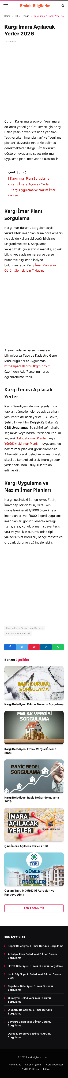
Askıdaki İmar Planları (32, 438)
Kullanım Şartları (33, 1064)
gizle (21, 172)
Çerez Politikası (54, 1064)
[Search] (63, 6)
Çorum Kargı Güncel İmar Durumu (25, 628)
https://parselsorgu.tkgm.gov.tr (27, 366)
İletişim (46, 1069)
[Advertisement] (34, 83)
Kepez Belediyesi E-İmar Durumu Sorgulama (35, 946)
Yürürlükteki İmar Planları (22, 443)
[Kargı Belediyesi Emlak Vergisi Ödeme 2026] (34, 727)
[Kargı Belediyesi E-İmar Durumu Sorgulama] (34, 683)
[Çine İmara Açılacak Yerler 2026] (34, 824)
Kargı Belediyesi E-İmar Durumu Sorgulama (33, 704)
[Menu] (5, 6)
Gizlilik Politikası (30, 1069)
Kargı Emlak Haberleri (18, 633)
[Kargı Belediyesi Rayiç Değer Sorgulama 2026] (34, 776)
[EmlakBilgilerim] (35, 6)
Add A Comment (34, 908)
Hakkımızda (15, 1064)
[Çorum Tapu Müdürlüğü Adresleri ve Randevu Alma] (34, 869)
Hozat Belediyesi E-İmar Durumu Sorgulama (35, 966)
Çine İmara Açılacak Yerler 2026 (26, 846)
